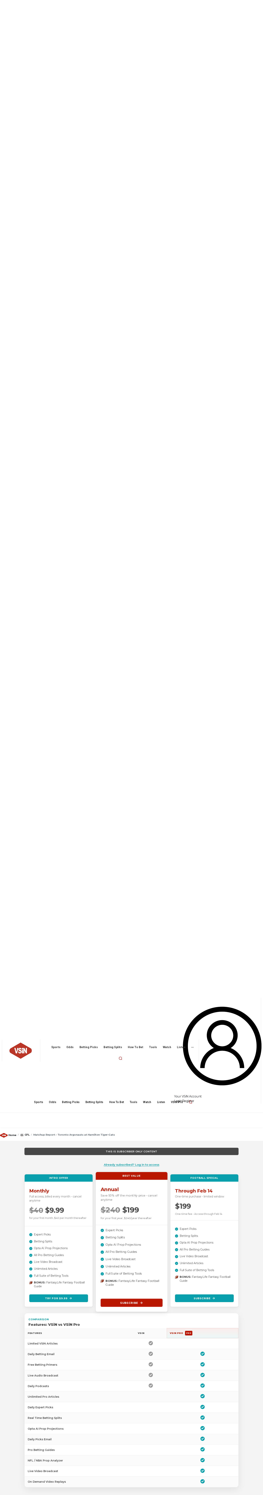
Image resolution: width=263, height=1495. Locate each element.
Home (12, 1135)
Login (178, 1101)
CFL (27, 1134)
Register (188, 1101)
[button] (120, 1058)
